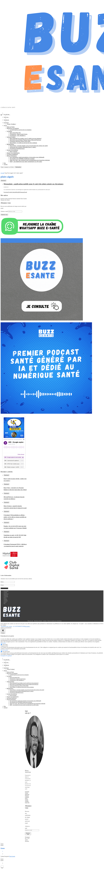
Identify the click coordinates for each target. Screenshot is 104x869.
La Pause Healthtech (12, 154)
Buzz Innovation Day (15, 132)
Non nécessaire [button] (4, 650)
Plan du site (30, 620)
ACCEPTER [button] (16, 626)
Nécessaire (5, 644)
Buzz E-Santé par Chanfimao (54, 620)
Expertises (6, 122)
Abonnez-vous (4, 214)
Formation (9, 131)
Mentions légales (38, 620)
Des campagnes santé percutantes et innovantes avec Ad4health (27, 157)
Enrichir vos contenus (12, 150)
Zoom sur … (6, 117)
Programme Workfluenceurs (17, 148)
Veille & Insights (11, 137)
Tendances (6, 120)
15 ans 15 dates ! (11, 124)
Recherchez (18, 167)
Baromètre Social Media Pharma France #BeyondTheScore (25, 140)
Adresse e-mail (4, 211)
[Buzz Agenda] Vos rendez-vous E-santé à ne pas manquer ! (26, 138)
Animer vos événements (13, 153)
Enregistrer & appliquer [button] (6, 655)
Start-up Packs (11, 127)
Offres (5, 125)
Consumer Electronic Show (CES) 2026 (20, 141)
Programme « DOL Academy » (18, 135)
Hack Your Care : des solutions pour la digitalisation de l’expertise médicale (30, 160)
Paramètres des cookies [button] (6, 626)
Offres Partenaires (12, 156)
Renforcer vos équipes (13, 128)
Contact (5, 164)
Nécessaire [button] (3, 643)
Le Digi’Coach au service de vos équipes (20, 130)
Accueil (2, 173)
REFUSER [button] (22, 626)
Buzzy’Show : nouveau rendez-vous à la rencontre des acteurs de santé (29, 145)
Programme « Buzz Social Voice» (18, 134)
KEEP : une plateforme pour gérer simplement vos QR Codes (26, 161)
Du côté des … (7, 114)
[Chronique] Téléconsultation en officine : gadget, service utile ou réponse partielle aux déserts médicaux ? (15, 517)
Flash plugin (12, 856)
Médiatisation (10, 144)
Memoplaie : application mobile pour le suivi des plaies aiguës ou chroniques (33, 184)
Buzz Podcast (13, 151)
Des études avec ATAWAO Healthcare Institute (22, 158)
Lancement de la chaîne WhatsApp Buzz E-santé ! (23, 147)
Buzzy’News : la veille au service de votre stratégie (23, 143)
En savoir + (27, 626)
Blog (5, 163)
